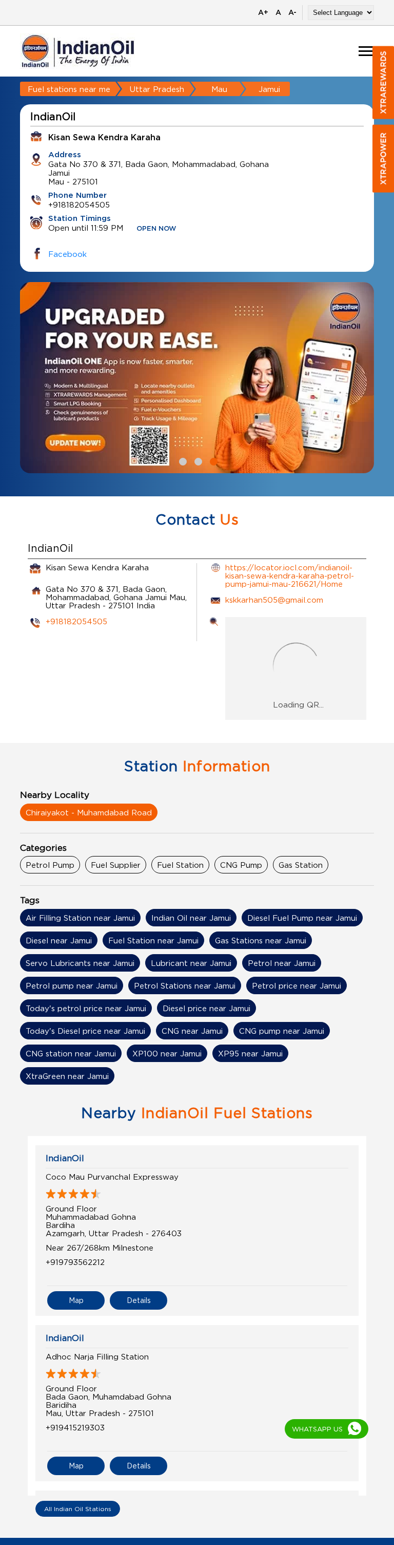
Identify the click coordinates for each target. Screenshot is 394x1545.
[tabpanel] (197, 377)
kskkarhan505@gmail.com (274, 599)
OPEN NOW (156, 229)
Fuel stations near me (69, 89)
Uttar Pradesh (157, 89)
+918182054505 (76, 621)
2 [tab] (197, 460)
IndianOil (65, 1158)
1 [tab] (181, 460)
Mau (219, 89)
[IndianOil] (78, 51)
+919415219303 (75, 1427)
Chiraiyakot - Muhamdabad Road (89, 812)
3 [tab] (212, 460)
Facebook (67, 254)
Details (139, 1300)
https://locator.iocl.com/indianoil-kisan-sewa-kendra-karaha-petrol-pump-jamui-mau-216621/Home (289, 575)
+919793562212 (75, 1262)
